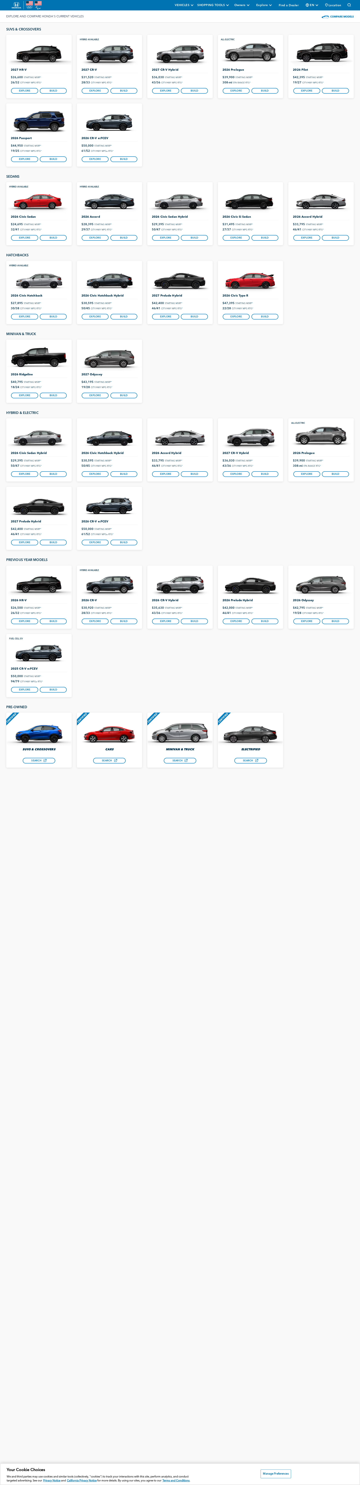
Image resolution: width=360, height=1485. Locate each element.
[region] (180, 1474)
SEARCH (36, 760)
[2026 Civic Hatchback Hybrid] (109, 278)
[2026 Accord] (109, 199)
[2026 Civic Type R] (250, 278)
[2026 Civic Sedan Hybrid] (180, 199)
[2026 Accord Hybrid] (321, 199)
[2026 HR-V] (39, 583)
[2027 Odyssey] (109, 357)
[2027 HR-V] (39, 52)
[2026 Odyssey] (321, 583)
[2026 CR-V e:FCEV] (109, 121)
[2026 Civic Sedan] (39, 199)
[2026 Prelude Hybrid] (250, 583)
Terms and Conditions (176, 1480)
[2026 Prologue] (250, 52)
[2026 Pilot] (321, 52)
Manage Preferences (276, 1473)
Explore (24, 91)
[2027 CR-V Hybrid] (180, 52)
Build (53, 91)
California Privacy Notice (82, 1480)
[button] (333, 5)
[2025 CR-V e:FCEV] (39, 651)
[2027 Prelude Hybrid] (180, 278)
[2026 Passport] (39, 121)
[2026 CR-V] (109, 583)
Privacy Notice (51, 1480)
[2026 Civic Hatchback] (39, 278)
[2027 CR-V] (109, 52)
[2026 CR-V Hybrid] (180, 583)
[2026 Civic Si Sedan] (250, 199)
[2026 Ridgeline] (39, 357)
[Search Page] (349, 5)
